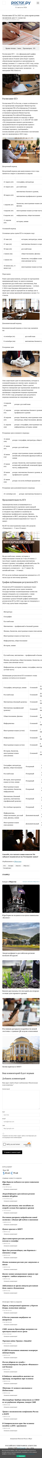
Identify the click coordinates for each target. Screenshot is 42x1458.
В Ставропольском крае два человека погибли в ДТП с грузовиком (18, 1424)
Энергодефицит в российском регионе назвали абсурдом (18, 1195)
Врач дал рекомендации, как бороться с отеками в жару (19, 1251)
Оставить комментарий (10, 1189)
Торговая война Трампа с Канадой (16, 1341)
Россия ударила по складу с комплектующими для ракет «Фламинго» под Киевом (20, 1364)
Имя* (3, 1112)
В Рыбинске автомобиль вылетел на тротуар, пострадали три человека (18, 1377)
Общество (17, 861)
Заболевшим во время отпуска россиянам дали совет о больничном (20, 1286)
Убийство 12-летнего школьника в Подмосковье (17, 1389)
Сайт (3, 1125)
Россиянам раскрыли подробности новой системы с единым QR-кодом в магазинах (20, 1218)
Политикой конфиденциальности (25, 1454)
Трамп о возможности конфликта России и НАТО (20, 1412)
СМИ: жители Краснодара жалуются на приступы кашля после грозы (19, 1330)
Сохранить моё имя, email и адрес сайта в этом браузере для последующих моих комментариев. (19, 1136)
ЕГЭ (5, 865)
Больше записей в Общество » (31, 881)
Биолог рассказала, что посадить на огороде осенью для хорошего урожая (18, 1206)
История (10, 865)
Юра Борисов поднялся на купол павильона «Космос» (20, 1183)
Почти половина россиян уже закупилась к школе (20, 1263)
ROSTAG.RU (21, 1448)
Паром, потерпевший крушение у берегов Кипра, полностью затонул (20, 1306)
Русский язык (7, 868)
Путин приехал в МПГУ (12, 1229)
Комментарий (6, 1089)
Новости (18, 865)
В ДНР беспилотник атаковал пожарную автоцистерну (20, 1351)
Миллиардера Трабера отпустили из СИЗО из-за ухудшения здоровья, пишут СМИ (20, 1401)
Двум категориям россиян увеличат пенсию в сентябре (17, 1239)
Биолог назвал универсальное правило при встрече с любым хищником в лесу (20, 1275)
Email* (4, 1118)
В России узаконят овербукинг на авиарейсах (16, 1318)
